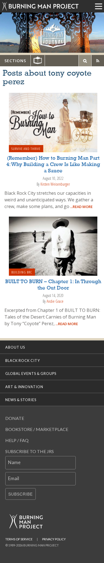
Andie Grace (55, 301)
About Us (15, 347)
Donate (14, 418)
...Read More (81, 206)
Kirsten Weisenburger (55, 184)
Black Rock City (22, 360)
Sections (15, 60)
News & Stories (20, 400)
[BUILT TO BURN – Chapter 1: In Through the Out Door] (53, 246)
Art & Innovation (24, 387)
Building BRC (21, 272)
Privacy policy (54, 539)
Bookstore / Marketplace (36, 429)
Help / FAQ (17, 440)
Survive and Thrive (25, 148)
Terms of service (18, 539)
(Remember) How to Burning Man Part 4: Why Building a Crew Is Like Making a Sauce (53, 165)
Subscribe (20, 494)
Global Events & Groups (30, 373)
